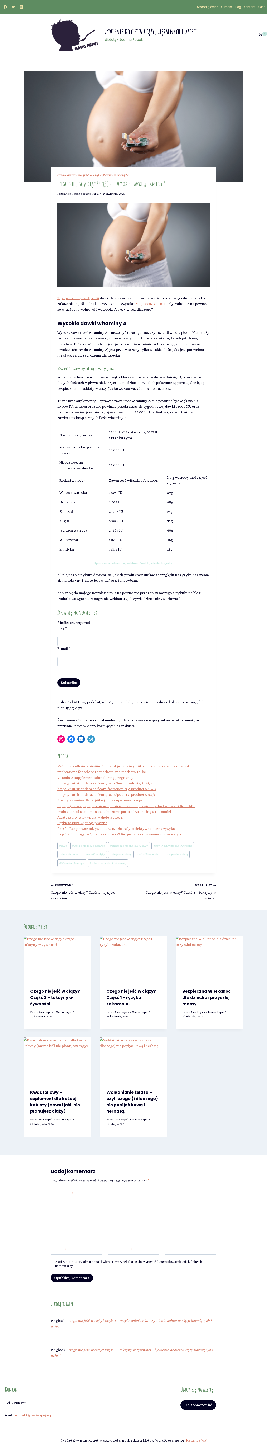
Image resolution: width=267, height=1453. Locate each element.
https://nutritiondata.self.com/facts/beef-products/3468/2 (104, 783)
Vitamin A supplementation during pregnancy (95, 778)
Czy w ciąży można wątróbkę (172, 845)
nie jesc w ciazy (121, 854)
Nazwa (59, 1250)
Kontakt (249, 7)
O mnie (226, 7)
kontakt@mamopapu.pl (33, 1415)
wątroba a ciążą (177, 854)
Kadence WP (196, 1440)
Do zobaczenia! (198, 1405)
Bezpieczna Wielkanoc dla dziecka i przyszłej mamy (206, 997)
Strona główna (207, 7)
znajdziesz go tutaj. (151, 304)
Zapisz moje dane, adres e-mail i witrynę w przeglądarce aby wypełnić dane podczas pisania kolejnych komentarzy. (128, 1264)
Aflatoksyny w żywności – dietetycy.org (90, 817)
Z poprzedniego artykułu (78, 298)
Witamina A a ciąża (71, 863)
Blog (238, 7)
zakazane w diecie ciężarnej (108, 863)
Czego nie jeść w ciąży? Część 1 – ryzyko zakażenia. (83, 892)
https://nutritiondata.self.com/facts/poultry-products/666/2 (106, 789)
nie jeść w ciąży (94, 854)
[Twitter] (13, 6)
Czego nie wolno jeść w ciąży (79, 175)
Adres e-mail (121, 1250)
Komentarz (63, 1194)
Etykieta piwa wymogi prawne (82, 823)
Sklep (262, 7)
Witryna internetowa (184, 1250)
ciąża (63, 845)
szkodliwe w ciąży (149, 854)
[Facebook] (5, 6)
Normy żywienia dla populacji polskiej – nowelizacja (99, 800)
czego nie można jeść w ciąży (129, 845)
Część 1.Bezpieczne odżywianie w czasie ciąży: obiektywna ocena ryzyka (116, 829)
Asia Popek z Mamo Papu (81, 193)
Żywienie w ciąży (116, 175)
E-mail (64, 649)
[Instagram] (21, 6)
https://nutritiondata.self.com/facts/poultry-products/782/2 (106, 795)
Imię (62, 628)
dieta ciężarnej (69, 854)
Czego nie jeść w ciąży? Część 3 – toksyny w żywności (181, 892)
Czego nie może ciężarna (88, 845)
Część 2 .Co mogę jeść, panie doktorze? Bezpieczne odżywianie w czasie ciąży (119, 834)
